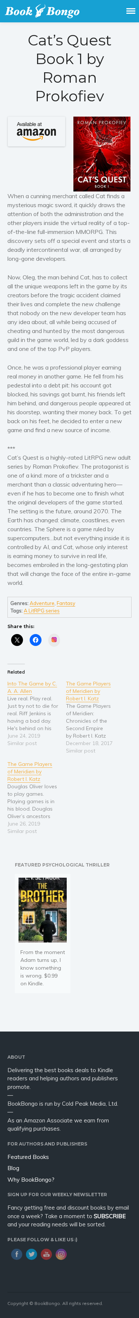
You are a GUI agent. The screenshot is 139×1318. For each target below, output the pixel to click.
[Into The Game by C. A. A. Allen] (36, 713)
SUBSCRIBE (110, 1216)
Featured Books (28, 1156)
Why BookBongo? (30, 1179)
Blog (13, 1168)
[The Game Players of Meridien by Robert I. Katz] (95, 717)
